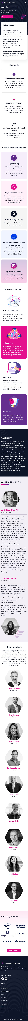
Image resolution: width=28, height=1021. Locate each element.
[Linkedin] (6, 978)
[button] (25, 2)
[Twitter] (2, 978)
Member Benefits (5, 991)
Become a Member (6, 1009)
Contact (3, 1012)
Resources (4, 997)
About (2, 994)
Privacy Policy (4, 1000)
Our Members (4, 988)
